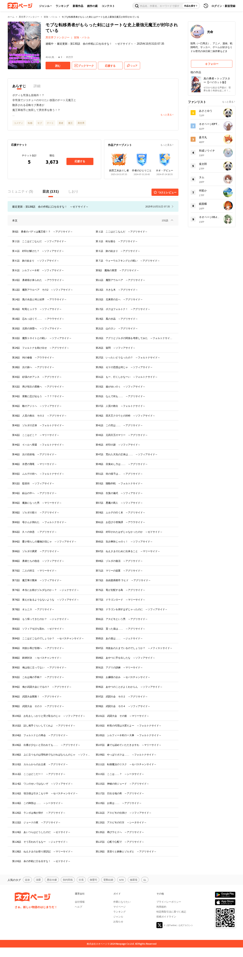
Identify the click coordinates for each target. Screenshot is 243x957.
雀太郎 (203, 164)
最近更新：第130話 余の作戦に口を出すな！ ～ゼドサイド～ (95, 43)
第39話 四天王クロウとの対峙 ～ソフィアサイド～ (125, 415)
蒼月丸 (203, 137)
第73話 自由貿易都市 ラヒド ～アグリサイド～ (123, 580)
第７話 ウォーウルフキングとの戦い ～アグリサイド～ (128, 260)
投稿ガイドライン (166, 916)
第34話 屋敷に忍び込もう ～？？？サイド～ (38, 396)
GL (144, 880)
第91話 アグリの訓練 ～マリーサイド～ (119, 667)
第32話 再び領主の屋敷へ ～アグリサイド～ (38, 386)
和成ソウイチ (207, 150)
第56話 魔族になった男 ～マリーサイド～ (37, 502)
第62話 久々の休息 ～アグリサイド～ (34, 531)
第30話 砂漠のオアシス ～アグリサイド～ (37, 377)
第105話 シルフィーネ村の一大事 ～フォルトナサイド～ (128, 735)
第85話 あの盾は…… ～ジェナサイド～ (119, 638)
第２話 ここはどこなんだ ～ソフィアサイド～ (39, 241)
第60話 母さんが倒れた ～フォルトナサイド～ (39, 522)
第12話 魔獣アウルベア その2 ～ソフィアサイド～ (42, 289)
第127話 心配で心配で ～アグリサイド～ (120, 841)
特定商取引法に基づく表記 (171, 911)
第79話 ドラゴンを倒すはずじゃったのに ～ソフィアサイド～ (131, 609)
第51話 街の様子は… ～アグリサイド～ (119, 473)
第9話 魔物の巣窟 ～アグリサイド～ (117, 270)
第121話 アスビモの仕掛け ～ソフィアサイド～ (123, 812)
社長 (81, 879)
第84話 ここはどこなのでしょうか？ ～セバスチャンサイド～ (48, 638)
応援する (80, 161)
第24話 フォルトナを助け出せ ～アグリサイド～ (40, 347)
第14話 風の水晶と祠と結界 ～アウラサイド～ (39, 299)
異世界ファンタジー (29, 16)
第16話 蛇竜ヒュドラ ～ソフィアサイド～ (37, 309)
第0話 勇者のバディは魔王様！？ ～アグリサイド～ (42, 231)
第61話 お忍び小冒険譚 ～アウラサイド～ (120, 522)
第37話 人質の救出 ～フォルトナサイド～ (120, 406)
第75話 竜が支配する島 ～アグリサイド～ (120, 590)
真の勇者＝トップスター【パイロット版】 (217, 80)
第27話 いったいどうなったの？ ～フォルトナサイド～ (128, 357)
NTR (121, 880)
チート (50, 122)
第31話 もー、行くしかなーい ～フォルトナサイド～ (127, 377)
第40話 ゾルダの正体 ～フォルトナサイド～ (38, 425)
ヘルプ (78, 906)
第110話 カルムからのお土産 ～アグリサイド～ (40, 764)
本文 (14, 220)
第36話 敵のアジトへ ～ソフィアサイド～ (37, 406)
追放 (27, 879)
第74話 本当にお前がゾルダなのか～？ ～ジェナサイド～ (45, 590)
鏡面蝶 (203, 203)
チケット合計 (29, 155)
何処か (203, 190)
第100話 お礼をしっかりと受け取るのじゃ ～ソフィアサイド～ (48, 716)
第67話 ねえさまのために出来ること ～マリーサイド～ (128, 551)
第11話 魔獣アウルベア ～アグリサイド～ (120, 280)
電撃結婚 (108, 879)
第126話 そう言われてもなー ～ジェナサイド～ (40, 841)
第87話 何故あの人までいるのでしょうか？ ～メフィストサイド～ (134, 648)
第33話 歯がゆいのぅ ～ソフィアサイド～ (120, 386)
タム (201, 177)
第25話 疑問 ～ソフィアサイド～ (115, 347)
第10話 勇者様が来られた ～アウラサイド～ (38, 280)
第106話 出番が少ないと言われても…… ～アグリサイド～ (46, 745)
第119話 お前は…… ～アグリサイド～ (119, 803)
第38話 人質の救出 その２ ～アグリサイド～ (39, 415)
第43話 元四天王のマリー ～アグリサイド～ (122, 435)
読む (58, 65)
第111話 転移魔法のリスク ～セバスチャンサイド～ (126, 764)
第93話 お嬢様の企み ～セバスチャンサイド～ (123, 677)
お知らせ (118, 921)
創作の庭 (92, 6)
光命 (210, 31)
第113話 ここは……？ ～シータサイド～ (120, 774)
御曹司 (93, 879)
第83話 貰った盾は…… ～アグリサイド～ (120, 628)
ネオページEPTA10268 (209, 124)
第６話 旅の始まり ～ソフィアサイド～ (35, 260)
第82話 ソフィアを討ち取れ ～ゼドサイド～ (38, 628)
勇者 (61, 122)
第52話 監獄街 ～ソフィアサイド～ (33, 483)
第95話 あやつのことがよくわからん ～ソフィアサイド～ (129, 686)
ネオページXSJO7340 (209, 217)
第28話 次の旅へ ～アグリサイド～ (33, 367)
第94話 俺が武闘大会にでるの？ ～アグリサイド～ (42, 686)
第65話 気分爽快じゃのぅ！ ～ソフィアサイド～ (124, 541)
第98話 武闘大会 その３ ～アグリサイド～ (38, 706)
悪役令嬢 (52, 879)
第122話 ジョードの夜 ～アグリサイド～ (36, 822)
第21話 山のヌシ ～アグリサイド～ (117, 328)
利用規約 (161, 906)
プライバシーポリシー (168, 901)
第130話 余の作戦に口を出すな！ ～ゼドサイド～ (41, 861)
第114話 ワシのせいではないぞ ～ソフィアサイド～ (42, 783)
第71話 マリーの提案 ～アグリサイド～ (119, 570)
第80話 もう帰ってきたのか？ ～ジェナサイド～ (40, 619)
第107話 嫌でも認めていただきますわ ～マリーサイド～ (128, 745)
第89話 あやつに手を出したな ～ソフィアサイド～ (125, 657)
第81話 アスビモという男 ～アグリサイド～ (122, 619)
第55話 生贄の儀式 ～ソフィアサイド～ (119, 493)
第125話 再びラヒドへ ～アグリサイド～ (120, 832)
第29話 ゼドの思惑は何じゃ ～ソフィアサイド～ (124, 367)
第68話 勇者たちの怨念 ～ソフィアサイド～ (38, 561)
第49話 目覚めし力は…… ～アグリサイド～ (122, 464)
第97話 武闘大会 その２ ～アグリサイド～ (122, 696)
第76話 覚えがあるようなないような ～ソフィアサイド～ (45, 599)
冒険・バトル (50, 16)
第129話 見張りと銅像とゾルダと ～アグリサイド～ (126, 851)
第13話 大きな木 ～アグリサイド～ (117, 289)
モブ (39, 122)
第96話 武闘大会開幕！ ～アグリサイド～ (37, 696)
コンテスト (108, 6)
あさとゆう (205, 110)
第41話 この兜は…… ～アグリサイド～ (119, 425)
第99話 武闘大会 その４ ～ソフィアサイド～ (123, 706)
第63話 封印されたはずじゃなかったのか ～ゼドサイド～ (129, 531)
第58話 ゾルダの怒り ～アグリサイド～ (35, 512)
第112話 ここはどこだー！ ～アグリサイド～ (38, 774)
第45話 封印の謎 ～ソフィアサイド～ (118, 444)
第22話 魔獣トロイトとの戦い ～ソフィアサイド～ (42, 338)
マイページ (119, 906)
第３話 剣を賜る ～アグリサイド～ (117, 241)
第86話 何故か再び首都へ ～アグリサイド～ (38, 648)
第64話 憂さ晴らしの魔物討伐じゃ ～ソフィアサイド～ (44, 541)
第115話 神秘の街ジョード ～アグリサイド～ (122, 783)
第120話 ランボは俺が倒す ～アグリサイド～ (38, 812)
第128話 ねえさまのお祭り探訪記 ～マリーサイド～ (42, 851)
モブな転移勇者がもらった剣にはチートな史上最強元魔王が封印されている (100, 16)
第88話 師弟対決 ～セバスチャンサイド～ (37, 657)
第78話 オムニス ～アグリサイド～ (33, 609)
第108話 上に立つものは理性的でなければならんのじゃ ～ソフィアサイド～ (51, 754)
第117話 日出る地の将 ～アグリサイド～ (120, 793)
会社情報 (80, 901)
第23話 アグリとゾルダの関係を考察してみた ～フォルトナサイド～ (135, 338)
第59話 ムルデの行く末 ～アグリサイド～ (120, 512)
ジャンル (44, 5)
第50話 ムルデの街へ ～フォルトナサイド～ (38, 473)
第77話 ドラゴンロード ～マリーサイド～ (120, 599)
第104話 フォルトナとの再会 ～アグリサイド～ (40, 735)
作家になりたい (122, 901)
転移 (30, 122)
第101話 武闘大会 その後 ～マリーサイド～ (122, 716)
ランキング (62, 6)
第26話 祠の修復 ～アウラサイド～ (33, 357)
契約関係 (68, 879)
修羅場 (133, 879)
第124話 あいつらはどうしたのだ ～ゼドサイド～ (41, 832)
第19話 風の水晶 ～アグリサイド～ (117, 318)
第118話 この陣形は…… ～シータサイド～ (37, 803)
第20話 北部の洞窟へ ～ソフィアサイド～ (37, 328)
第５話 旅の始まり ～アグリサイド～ (118, 251)
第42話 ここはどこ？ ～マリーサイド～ (35, 435)
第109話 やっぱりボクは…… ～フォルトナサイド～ (126, 754)
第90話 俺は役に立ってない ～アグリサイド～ (39, 667)
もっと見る (166, 144)
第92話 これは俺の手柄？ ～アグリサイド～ (38, 677)
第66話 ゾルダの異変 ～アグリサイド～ (35, 551)
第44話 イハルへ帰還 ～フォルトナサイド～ (38, 444)
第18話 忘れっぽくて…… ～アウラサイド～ (38, 318)
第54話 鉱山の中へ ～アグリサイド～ (34, 493)
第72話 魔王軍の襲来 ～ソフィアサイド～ (37, 580)
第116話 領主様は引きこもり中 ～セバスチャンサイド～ (45, 793)
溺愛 (38, 879)
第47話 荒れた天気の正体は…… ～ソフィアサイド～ (127, 454)
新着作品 (78, 6)
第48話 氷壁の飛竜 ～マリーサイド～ (34, 464)
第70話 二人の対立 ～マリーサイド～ (34, 570)
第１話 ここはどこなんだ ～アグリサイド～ (122, 231)
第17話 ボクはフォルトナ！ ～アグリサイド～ (123, 309)
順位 (52, 155)
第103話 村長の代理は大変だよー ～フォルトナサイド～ (128, 725)
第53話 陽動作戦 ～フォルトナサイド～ (119, 483)
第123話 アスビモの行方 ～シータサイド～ (121, 822)
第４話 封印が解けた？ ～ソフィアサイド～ (38, 251)
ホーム (11, 16)
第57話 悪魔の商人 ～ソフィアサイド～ (119, 502)
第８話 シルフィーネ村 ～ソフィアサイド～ (38, 270)
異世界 (81, 122)
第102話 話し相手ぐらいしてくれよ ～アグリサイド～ (43, 725)
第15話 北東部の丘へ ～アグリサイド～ (119, 299)
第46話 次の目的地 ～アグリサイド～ (34, 454)
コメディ (18, 122)
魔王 (70, 122)
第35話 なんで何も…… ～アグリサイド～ (120, 396)
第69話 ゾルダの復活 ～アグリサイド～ (119, 561)
